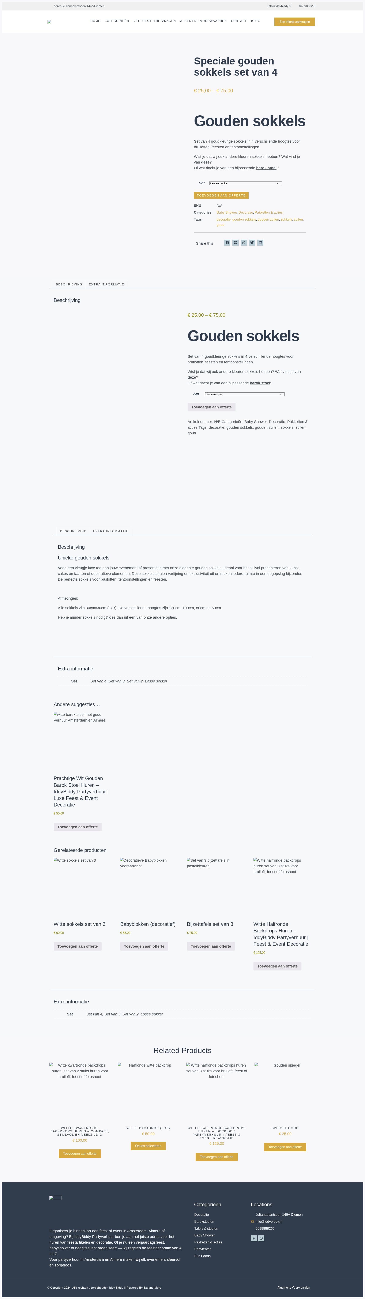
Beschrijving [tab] (69, 284)
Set (202, 183)
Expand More (152, 1287)
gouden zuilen (268, 219)
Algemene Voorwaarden (203, 21)
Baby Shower (227, 212)
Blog (255, 21)
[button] (227, 243)
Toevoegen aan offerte (221, 195)
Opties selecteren (148, 1146)
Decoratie (245, 212)
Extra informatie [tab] (106, 284)
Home (96, 21)
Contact (239, 21)
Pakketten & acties (269, 212)
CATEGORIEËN (117, 21)
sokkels (286, 219)
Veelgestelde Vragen (154, 21)
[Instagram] (261, 1238)
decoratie (224, 219)
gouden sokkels (244, 219)
